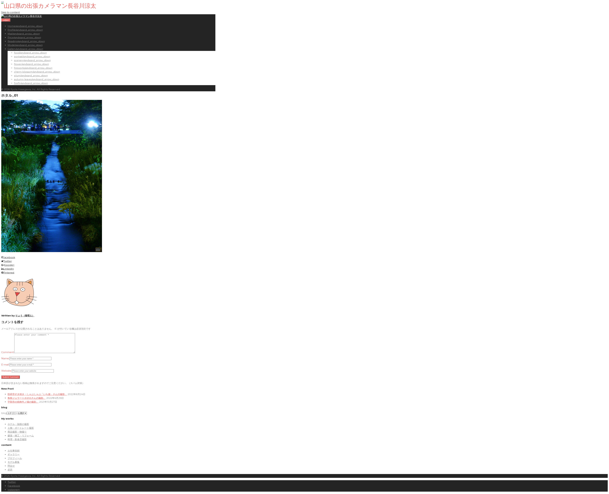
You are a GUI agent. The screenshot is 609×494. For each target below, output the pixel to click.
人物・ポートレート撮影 (21, 427)
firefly (17, 83)
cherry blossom (23, 71)
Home (11, 26)
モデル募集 (14, 462)
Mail (10, 33)
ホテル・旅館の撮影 (18, 424)
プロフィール (15, 458)
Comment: (7, 352)
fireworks (19, 67)
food (17, 52)
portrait (18, 56)
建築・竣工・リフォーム (21, 435)
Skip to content (10, 12)
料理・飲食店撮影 (17, 439)
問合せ (11, 465)
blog (4, 413)
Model (11, 45)
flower (18, 64)
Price (11, 37)
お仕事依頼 (14, 450)
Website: (6, 370)
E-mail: (5, 364)
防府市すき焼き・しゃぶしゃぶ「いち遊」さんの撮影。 (37, 394)
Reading (13, 41)
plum (17, 75)
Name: (5, 358)
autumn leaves (23, 79)
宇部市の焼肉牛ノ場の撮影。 (23, 401)
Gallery (12, 48)
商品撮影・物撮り (17, 431)
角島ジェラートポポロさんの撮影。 (27, 398)
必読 (10, 469)
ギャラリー (14, 454)
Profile (12, 29)
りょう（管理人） (24, 315)
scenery (18, 60)
